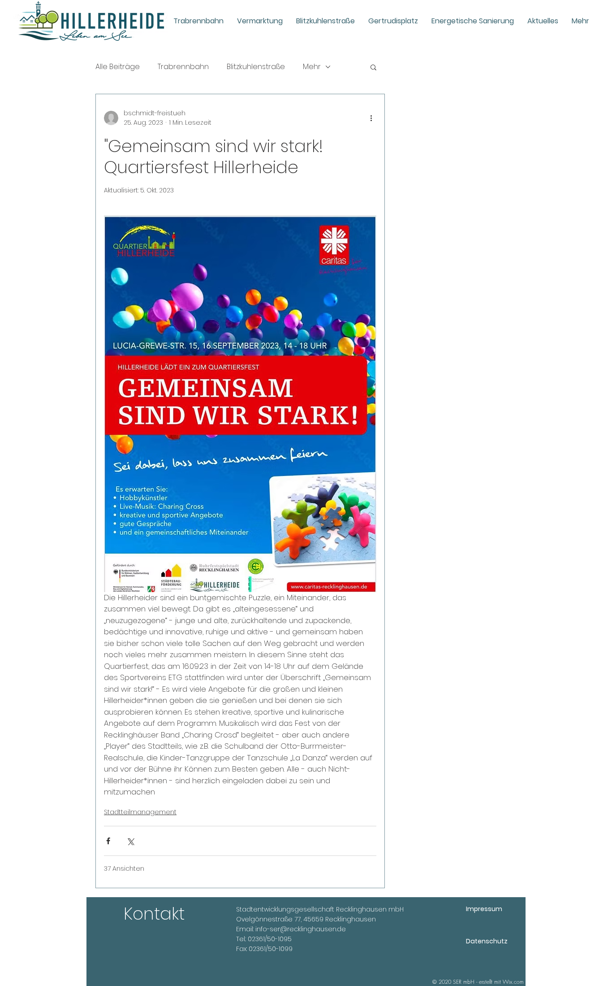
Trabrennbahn (183, 66)
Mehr (312, 66)
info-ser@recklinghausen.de (300, 929)
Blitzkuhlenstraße (256, 66)
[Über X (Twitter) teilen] (130, 841)
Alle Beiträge (117, 66)
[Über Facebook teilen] (108, 841)
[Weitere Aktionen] (371, 118)
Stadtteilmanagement (140, 811)
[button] (373, 66)
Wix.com (513, 982)
